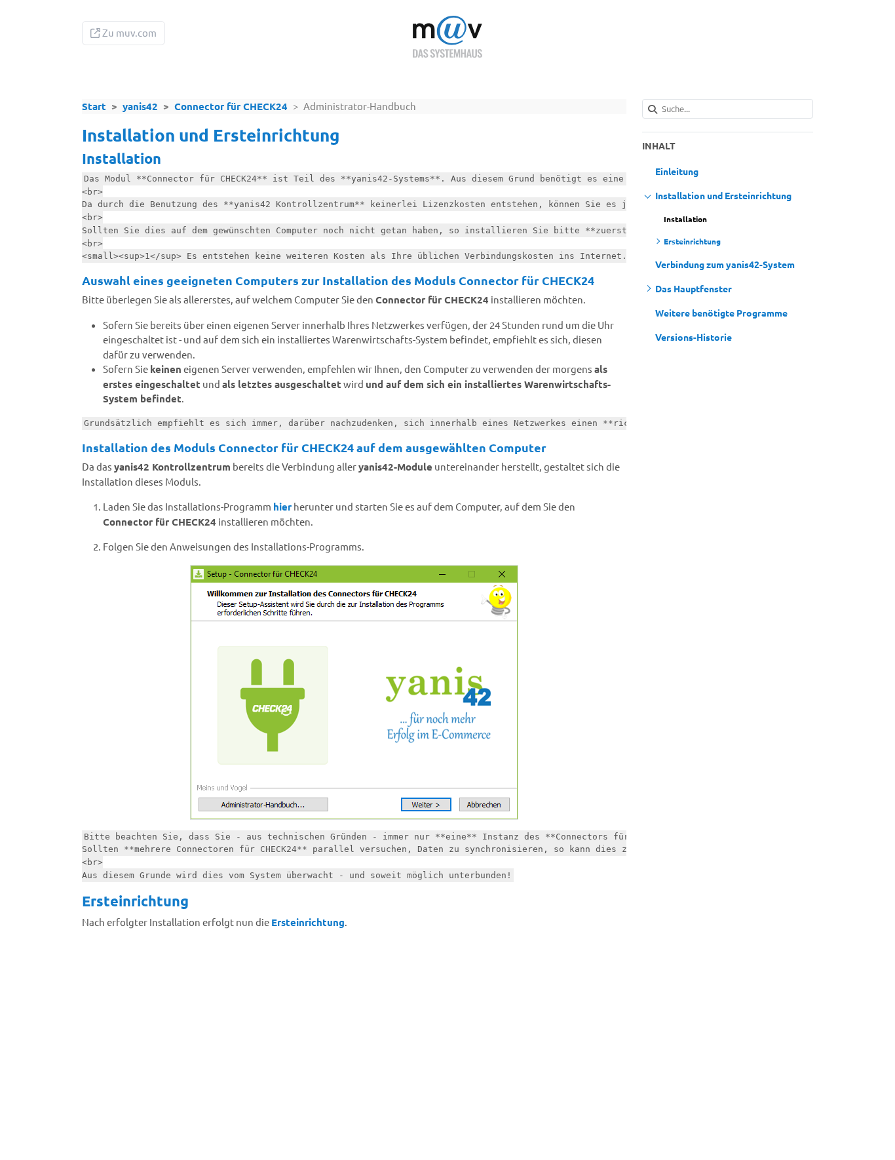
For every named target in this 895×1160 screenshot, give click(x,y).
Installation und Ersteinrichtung (723, 195)
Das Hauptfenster (693, 288)
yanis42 (140, 106)
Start (94, 106)
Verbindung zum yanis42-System (725, 264)
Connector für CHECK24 (231, 106)
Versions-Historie (693, 337)
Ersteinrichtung (308, 922)
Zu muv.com (128, 32)
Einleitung (676, 171)
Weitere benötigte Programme (721, 313)
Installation (685, 219)
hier (282, 506)
